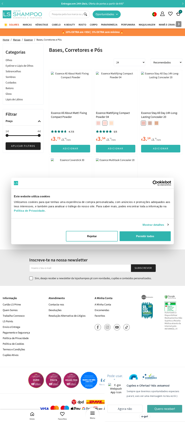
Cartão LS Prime (12, 304)
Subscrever (143, 268)
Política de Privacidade (16, 338)
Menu (92, 418)
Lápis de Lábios (14, 99)
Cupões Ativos (10, 355)
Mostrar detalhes (153, 224)
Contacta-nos (56, 304)
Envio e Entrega (11, 327)
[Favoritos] (170, 14)
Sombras (11, 77)
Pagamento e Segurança (16, 333)
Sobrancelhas (13, 71)
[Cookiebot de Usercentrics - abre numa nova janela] (155, 183)
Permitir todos (145, 236)
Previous (2, 3)
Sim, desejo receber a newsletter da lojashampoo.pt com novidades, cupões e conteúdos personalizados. (93, 278)
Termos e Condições (14, 349)
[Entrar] (162, 14)
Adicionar (70, 148)
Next (182, 3)
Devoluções (55, 310)
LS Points (8, 321)
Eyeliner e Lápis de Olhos (19, 66)
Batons (10, 88)
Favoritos (62, 419)
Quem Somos (154, 14)
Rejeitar (92, 236)
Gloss (9, 94)
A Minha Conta (103, 304)
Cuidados (11, 83)
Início (32, 419)
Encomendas (102, 310)
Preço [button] (9, 121)
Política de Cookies (13, 344)
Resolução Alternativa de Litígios (67, 316)
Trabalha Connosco (14, 316)
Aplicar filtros (23, 146)
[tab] (23, 121)
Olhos (9, 60)
